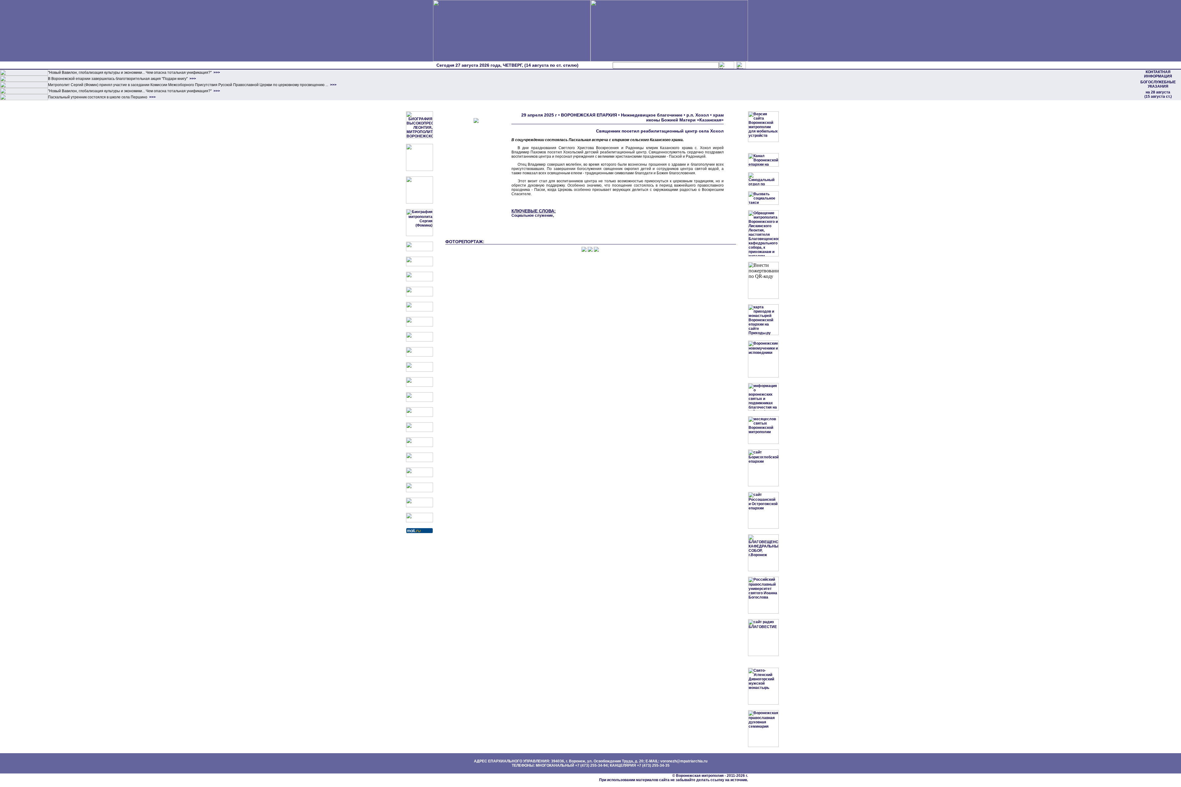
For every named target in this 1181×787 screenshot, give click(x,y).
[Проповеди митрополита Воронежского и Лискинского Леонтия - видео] (419, 170)
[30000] (24, 99)
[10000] (24, 74)
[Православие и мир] (419, 431)
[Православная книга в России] (419, 491)
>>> (216, 72)
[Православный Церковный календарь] (419, 265)
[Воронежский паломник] (419, 385)
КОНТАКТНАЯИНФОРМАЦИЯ (1158, 74)
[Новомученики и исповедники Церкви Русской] (419, 280)
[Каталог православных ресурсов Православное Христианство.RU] (419, 506)
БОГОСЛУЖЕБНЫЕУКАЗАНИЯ (1158, 84)
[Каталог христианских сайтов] (419, 521)
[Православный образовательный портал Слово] (419, 476)
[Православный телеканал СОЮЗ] (419, 325)
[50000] (24, 87)
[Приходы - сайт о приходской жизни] (419, 400)
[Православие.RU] (419, 415)
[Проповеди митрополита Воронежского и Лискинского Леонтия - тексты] (419, 202)
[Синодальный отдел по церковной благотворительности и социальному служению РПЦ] (419, 295)
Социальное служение (532, 215)
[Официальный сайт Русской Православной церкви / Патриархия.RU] (419, 250)
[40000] (24, 93)
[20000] (24, 80)
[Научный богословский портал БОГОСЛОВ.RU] (419, 461)
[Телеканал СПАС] (419, 340)
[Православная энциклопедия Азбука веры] (419, 446)
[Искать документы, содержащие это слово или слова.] (726, 65)
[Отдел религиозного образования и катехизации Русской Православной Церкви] (419, 310)
